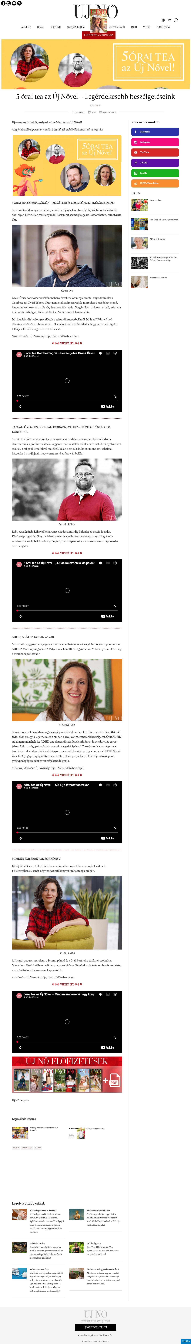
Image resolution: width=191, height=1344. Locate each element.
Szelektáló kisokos (37, 1244)
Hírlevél (169, 20)
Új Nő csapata (20, 1100)
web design (87, 1341)
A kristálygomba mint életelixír (43, 1211)
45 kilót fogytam (94, 1244)
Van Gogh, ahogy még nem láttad (164, 220)
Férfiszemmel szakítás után (98, 1211)
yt (14, 3)
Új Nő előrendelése (149, 183)
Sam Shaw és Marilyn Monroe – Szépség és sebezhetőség (163, 259)
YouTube (144, 152)
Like (94, 112)
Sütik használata (106, 1336)
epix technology (101, 1341)
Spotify (143, 173)
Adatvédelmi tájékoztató (88, 1336)
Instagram (145, 142)
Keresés (176, 20)
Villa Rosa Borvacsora (95, 1129)
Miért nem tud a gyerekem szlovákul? (103, 1270)
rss (19, 3)
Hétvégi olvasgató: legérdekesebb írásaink (44, 1129)
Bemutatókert (156, 201)
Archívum (163, 27)
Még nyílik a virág (157, 239)
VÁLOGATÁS (27, 1148)
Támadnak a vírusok (158, 278)
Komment (80, 112)
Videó (147, 27)
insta (8, 3)
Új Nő (38, 1148)
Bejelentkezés (163, 20)
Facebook (145, 132)
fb (3, 3)
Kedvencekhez (109, 112)
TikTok (143, 163)
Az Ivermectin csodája (39, 1270)
